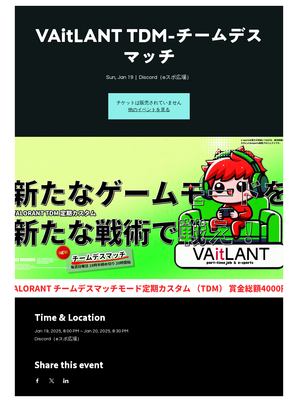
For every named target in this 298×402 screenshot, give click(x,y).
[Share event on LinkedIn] (66, 380)
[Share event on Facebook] (37, 380)
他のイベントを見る (149, 109)
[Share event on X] (51, 380)
